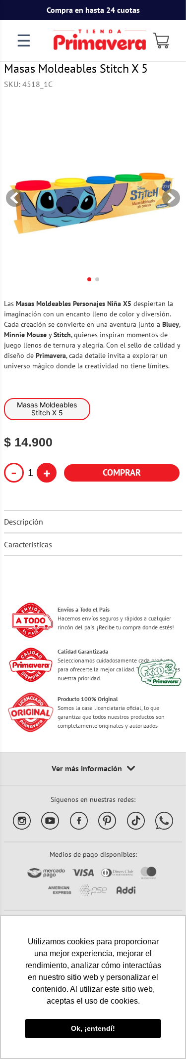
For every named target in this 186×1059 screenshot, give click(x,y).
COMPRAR (122, 472)
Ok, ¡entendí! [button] (93, 1028)
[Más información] (93, 769)
